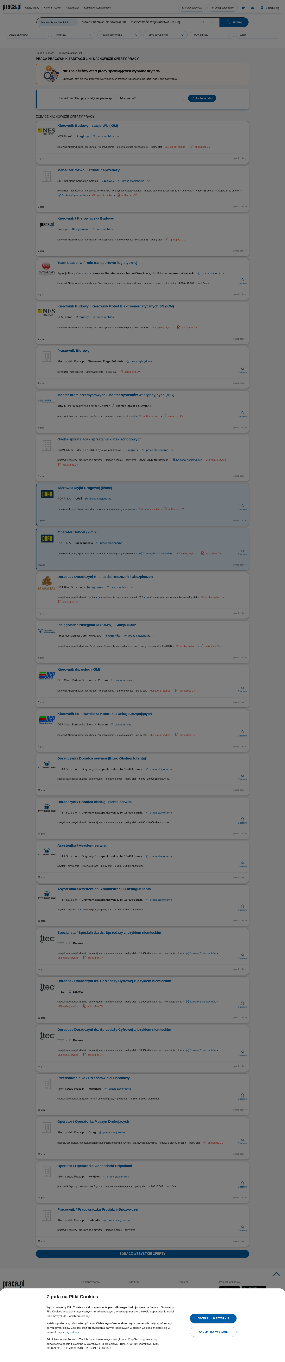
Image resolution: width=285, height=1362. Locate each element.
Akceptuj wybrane (213, 1331)
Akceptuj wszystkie (213, 1318)
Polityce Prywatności (67, 1332)
